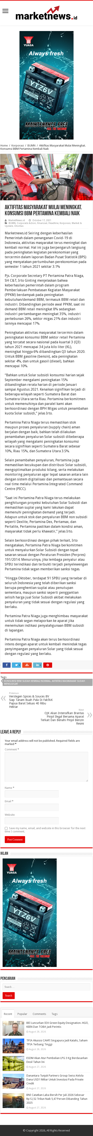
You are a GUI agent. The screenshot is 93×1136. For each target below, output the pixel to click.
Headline (53, 223)
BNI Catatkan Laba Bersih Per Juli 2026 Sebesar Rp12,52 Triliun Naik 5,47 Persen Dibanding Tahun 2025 (56, 1098)
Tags (54, 1014)
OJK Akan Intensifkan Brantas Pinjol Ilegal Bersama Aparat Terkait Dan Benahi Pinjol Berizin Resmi (62, 717)
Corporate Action (26, 223)
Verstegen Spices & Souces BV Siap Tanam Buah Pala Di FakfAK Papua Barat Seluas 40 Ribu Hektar (31, 700)
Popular (22, 1014)
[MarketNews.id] (46, 12)
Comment (12, 749)
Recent (8, 1014)
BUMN (31, 145)
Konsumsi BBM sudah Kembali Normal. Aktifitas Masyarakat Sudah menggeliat (44, 682)
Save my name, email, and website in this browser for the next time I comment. (45, 830)
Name (9, 787)
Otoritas (19, 226)
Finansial (42, 223)
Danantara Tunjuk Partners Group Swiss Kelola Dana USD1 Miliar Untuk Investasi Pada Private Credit (54, 1079)
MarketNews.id (16, 220)
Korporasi (17, 145)
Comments (39, 1014)
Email (9, 801)
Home (4, 145)
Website (10, 814)
